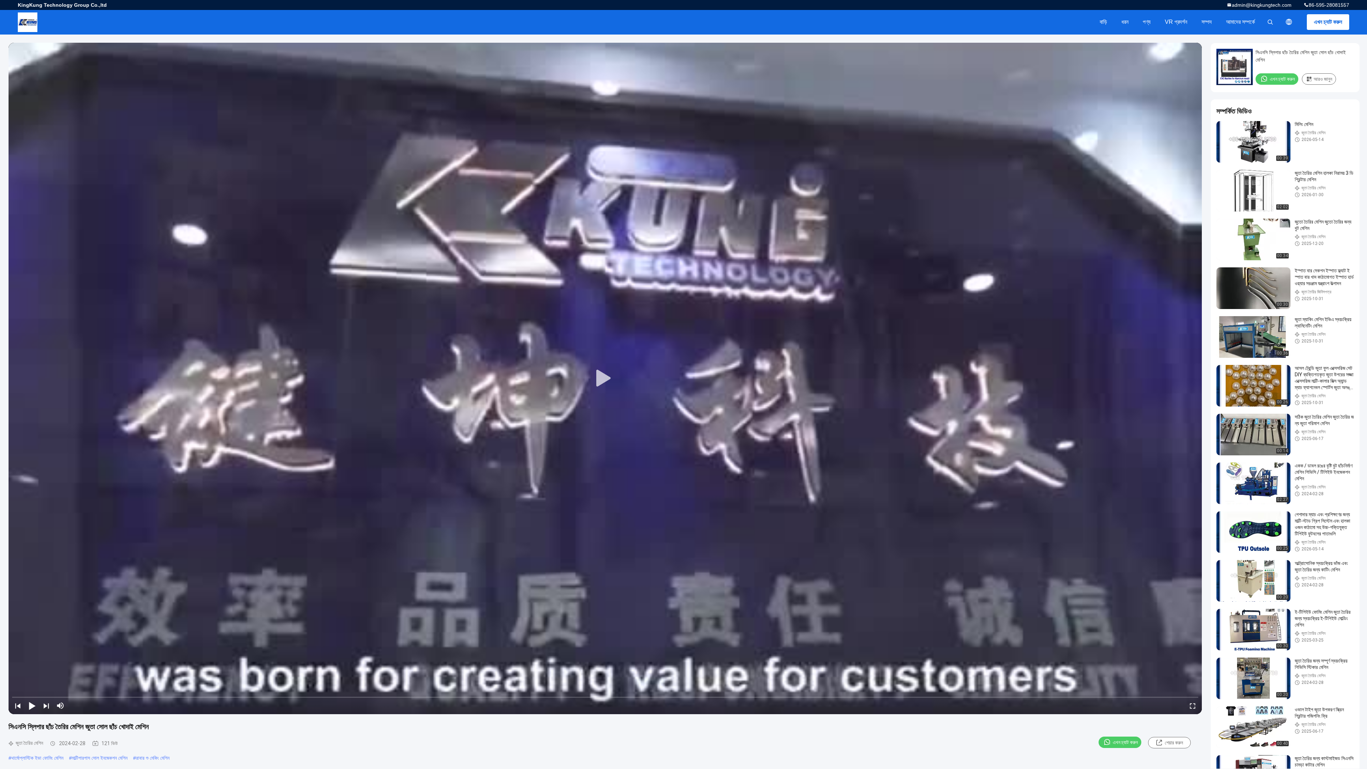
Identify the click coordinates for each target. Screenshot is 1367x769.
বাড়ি (1103, 22)
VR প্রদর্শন (1176, 22)
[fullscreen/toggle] (1192, 705)
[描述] (1289, 22)
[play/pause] (32, 705)
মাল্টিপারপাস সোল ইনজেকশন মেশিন (99, 758)
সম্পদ (1206, 22)
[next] (46, 705)
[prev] (18, 705)
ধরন (1124, 22)
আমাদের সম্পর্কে (1240, 22)
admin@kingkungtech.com (1262, 5)
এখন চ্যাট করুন (1328, 22)
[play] (605, 378)
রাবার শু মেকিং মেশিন (152, 758)
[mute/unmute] (60, 705)
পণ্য (1147, 22)
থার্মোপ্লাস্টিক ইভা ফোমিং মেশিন (37, 758)
